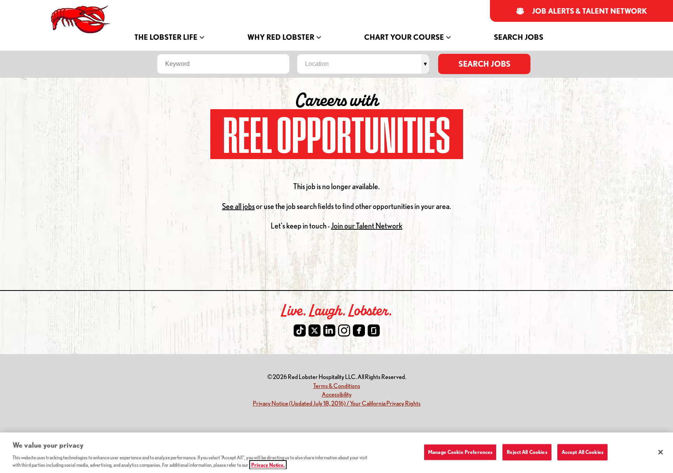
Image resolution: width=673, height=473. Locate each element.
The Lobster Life (165, 37)
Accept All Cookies (582, 452)
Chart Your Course (404, 37)
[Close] (660, 452)
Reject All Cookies (527, 452)
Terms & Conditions (336, 385)
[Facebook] (359, 330)
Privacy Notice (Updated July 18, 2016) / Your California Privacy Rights (337, 403)
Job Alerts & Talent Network (589, 11)
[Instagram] (344, 330)
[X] (314, 330)
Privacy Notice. (268, 465)
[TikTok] (300, 330)
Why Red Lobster (280, 37)
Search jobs (484, 63)
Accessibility (337, 394)
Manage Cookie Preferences (460, 452)
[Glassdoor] (374, 330)
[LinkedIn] (329, 330)
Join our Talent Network (366, 225)
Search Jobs (518, 37)
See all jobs (238, 206)
